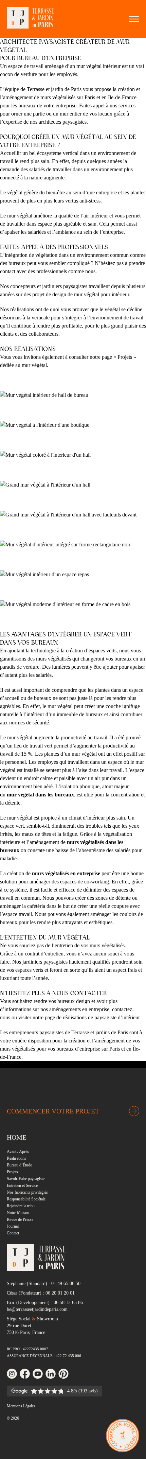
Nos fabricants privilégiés (27, 1192)
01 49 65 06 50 (65, 1283)
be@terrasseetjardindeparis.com (37, 1309)
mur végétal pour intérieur (101, 294)
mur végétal (34, 365)
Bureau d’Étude (19, 1165)
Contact (13, 1233)
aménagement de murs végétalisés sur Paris (49, 97)
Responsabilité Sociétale (26, 1199)
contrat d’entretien (44, 953)
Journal (13, 1226)
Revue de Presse (20, 1219)
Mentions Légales (21, 1406)
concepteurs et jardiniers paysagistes (48, 286)
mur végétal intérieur (98, 66)
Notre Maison (18, 1212)
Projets (12, 1172)
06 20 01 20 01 (60, 1293)
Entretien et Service (22, 1185)
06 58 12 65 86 (68, 1302)
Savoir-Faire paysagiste (25, 1178)
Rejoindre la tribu (21, 1205)
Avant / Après (18, 1151)
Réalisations (16, 1158)
